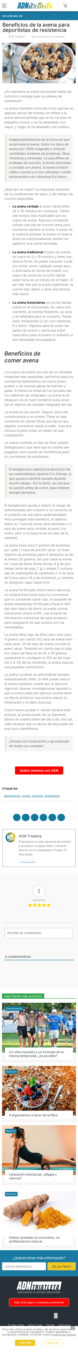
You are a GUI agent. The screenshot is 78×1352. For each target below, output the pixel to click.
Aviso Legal (35, 1325)
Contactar (64, 1325)
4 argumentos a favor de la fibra (33, 1115)
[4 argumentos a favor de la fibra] (39, 1090)
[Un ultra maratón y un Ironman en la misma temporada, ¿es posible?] (39, 1027)
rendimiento (52, 795)
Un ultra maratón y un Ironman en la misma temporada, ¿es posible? (36, 1054)
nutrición (37, 795)
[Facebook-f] (22, 1316)
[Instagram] (30, 1316)
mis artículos (28, 861)
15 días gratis (16, 1325)
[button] (73, 5)
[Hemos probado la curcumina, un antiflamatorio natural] (39, 1213)
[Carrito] (65, 5)
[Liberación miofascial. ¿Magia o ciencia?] (39, 1150)
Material (10, 1130)
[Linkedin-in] (39, 1316)
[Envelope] (56, 1316)
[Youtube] (47, 1316)
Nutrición (11, 1071)
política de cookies (64, 1334)
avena (26, 795)
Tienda (50, 1325)
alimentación (12, 795)
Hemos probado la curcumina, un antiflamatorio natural (34, 1239)
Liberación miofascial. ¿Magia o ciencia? (33, 1176)
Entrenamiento (14, 1008)
